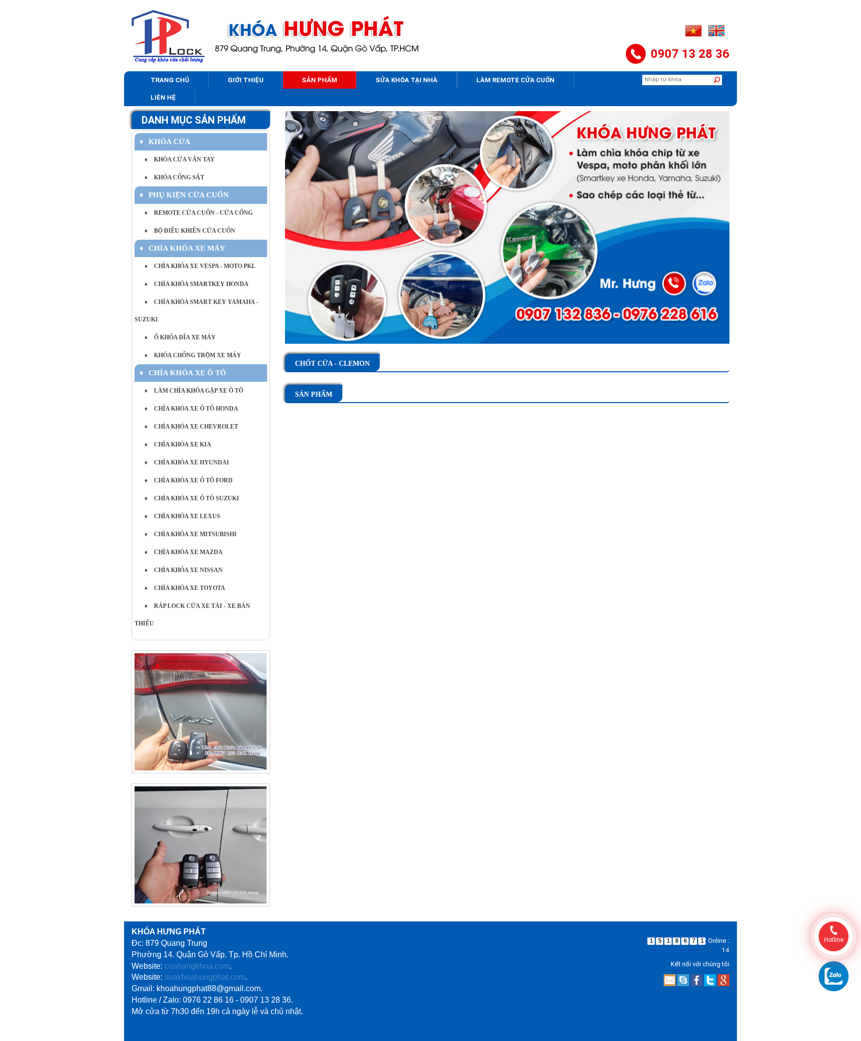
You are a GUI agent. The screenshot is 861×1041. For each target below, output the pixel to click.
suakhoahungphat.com (204, 977)
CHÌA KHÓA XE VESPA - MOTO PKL (200, 266)
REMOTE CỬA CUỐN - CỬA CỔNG (198, 212)
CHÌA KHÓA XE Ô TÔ (183, 373)
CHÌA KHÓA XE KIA (177, 444)
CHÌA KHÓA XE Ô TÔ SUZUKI (191, 498)
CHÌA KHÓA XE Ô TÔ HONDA (191, 408)
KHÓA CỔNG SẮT (174, 177)
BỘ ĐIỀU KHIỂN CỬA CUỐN (189, 230)
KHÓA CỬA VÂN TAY (179, 159)
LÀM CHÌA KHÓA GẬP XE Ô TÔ (193, 390)
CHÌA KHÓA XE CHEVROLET (191, 426)
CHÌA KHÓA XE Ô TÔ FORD (188, 480)
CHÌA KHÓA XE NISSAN (183, 570)
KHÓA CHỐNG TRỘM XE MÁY (192, 355)
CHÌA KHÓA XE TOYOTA (184, 588)
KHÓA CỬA (165, 142)
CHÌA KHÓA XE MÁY (182, 248)
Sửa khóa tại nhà (406, 80)
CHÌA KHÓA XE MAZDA (183, 552)
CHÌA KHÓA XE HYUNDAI (186, 462)
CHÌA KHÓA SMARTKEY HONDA (196, 284)
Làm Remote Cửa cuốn (515, 80)
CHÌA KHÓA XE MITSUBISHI (190, 534)
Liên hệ (163, 97)
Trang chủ (169, 80)
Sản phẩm (319, 80)
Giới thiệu (246, 80)
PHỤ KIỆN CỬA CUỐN (184, 195)
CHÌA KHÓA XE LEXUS (182, 516)
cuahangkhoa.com (197, 966)
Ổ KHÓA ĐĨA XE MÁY (180, 337)
